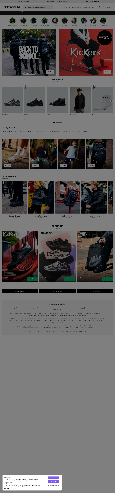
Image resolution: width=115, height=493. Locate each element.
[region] (32, 482)
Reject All (53, 481)
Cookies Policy (8, 483)
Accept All (53, 477)
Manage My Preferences (53, 485)
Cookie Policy (23, 487)
